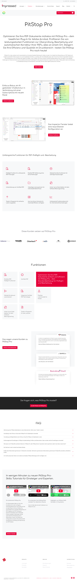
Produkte (30, 6)
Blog (63, 6)
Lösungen (22, 6)
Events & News (50, 6)
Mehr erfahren (38, 67)
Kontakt (68, 6)
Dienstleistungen (39, 6)
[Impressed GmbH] (9, 6)
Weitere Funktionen (8, 101)
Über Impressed (4, 1)
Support (58, 6)
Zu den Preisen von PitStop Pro (38, 405)
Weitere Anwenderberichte (9, 347)
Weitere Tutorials (11, 533)
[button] (74, 6)
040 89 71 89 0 (67, 1)
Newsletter (73, 1)
